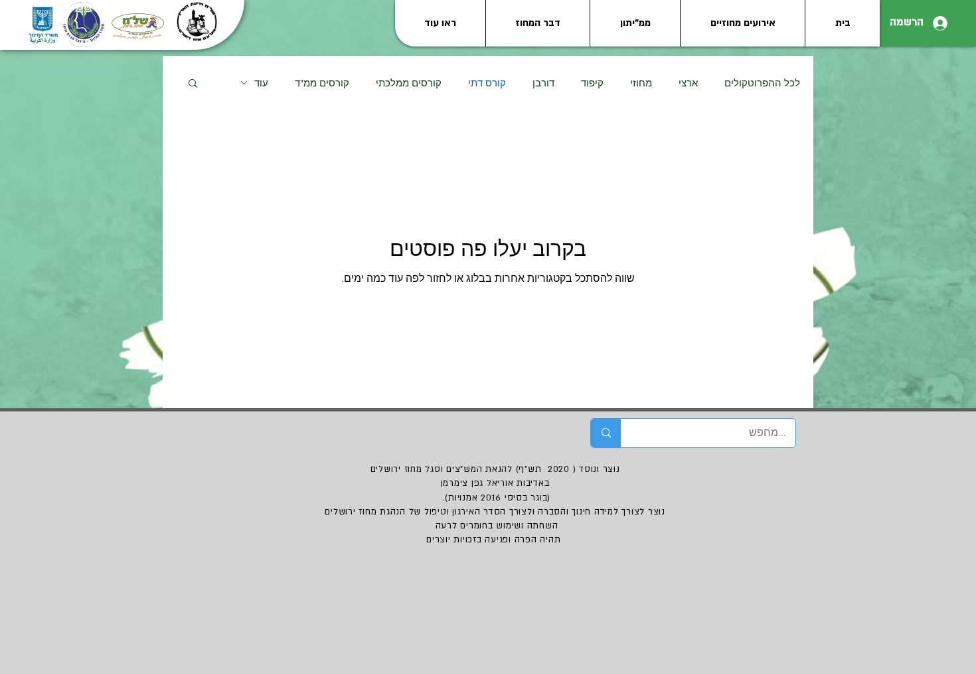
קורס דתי (487, 82)
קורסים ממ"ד (322, 82)
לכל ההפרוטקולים (762, 82)
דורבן (543, 82)
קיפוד (592, 82)
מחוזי (641, 82)
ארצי (688, 82)
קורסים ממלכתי (409, 82)
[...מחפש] (606, 433)
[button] (193, 84)
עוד (261, 82)
